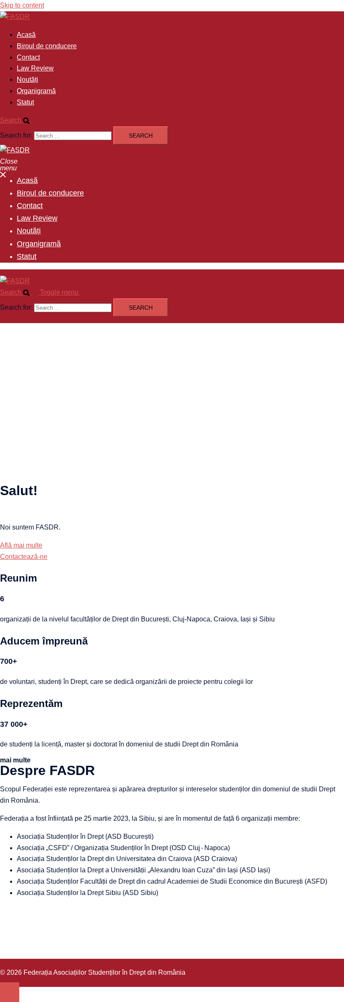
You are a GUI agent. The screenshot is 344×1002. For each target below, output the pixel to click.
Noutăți (27, 79)
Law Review (35, 68)
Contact (28, 57)
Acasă (26, 34)
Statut (25, 102)
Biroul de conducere (47, 46)
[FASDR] (15, 16)
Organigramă (36, 90)
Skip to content (22, 5)
